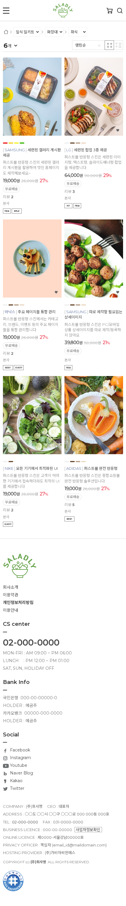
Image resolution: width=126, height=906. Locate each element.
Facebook (19, 750)
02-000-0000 (31, 642)
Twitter (16, 788)
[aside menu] (6, 10)
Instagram (20, 757)
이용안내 (10, 610)
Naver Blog (21, 773)
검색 (120, 10)
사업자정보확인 (88, 829)
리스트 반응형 (118, 45)
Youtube (18, 765)
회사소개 (10, 587)
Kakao (16, 780)
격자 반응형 (109, 45)
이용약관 (10, 595)
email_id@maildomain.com (79, 845)
